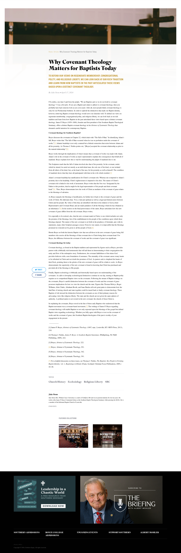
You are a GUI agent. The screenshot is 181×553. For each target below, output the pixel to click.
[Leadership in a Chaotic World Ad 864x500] (45, 511)
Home (51, 51)
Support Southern (120, 533)
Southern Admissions (27, 533)
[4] (54, 189)
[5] (61, 208)
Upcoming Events (87, 533)
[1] (55, 143)
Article (56, 51)
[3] (111, 173)
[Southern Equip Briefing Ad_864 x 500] (121, 523)
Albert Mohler (149, 533)
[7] (87, 306)
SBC (107, 382)
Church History (57, 382)
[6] (93, 228)
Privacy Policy (18, 544)
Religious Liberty (93, 382)
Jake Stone (53, 394)
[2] (67, 149)
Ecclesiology (75, 382)
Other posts (52, 406)
